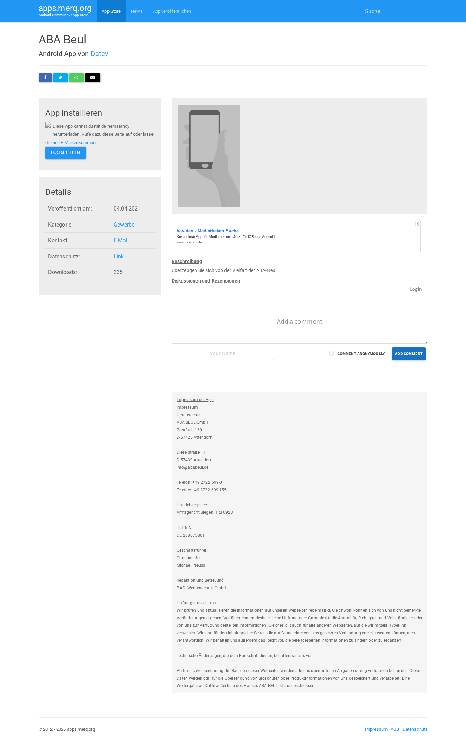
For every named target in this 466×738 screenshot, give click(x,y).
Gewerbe (124, 224)
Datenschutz (415, 729)
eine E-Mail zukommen (73, 142)
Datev (100, 53)
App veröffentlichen (172, 11)
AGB (395, 729)
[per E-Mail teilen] (92, 77)
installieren (65, 152)
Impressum (376, 729)
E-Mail (121, 240)
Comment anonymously (361, 353)
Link (119, 256)
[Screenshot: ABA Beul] (209, 155)
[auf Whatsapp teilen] (76, 77)
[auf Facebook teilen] (45, 77)
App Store (111, 11)
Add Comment (409, 353)
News (136, 11)
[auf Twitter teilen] (60, 77)
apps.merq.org (65, 10)
